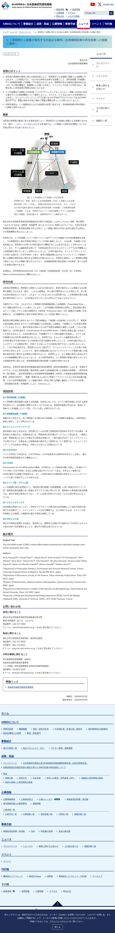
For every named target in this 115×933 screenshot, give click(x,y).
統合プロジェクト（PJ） (34, 748)
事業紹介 (6, 741)
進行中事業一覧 (10, 748)
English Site (108, 4)
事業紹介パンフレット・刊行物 (72, 876)
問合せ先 (60, 16)
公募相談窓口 (27, 799)
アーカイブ (97, 876)
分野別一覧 (63, 814)
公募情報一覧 (29, 814)
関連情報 (37, 803)
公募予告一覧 (11, 814)
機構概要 (23, 729)
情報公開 (9, 778)
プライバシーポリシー (59, 921)
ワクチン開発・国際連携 (62, 748)
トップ (5, 32)
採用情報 (76, 9)
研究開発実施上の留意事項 (15, 803)
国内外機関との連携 (12, 733)
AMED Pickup (35, 876)
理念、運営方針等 (41, 729)
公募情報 (6, 792)
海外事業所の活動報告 (98, 729)
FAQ (33, 831)
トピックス (28, 846)
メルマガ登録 (74, 16)
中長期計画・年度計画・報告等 (68, 729)
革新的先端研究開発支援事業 (20, 687)
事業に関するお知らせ (48, 846)
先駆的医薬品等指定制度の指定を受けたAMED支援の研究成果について (34, 767)
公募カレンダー (49, 799)
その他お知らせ (71, 846)
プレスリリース (25, 32)
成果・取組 (7, 756)
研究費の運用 (47, 831)
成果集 (50, 876)
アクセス (72, 13)
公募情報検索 (9, 799)
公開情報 (60, 13)
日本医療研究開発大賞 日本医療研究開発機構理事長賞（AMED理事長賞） (55, 763)
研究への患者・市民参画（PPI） (61, 778)
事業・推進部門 (34, 733)
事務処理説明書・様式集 (77, 799)
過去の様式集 (64, 831)
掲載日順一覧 (80, 814)
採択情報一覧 (46, 814)
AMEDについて (10, 722)
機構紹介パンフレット (13, 876)
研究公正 (23, 778)
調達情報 (60, 9)
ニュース (13, 32)
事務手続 (6, 824)
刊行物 (5, 869)
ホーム (5, 713)
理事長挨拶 (8, 729)
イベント (6, 854)
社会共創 (37, 778)
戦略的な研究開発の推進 (92, 778)
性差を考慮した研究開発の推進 (19, 782)
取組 (5, 774)
